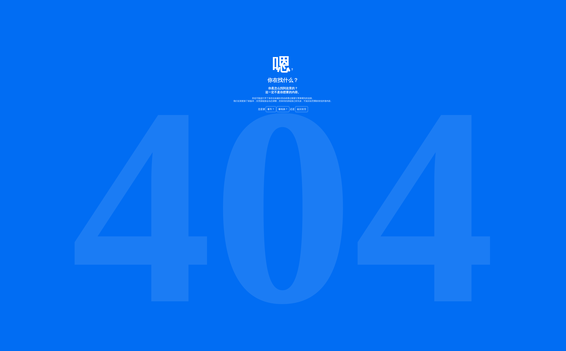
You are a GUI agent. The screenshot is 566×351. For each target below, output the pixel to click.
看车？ (270, 109)
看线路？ (283, 109)
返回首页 (301, 109)
